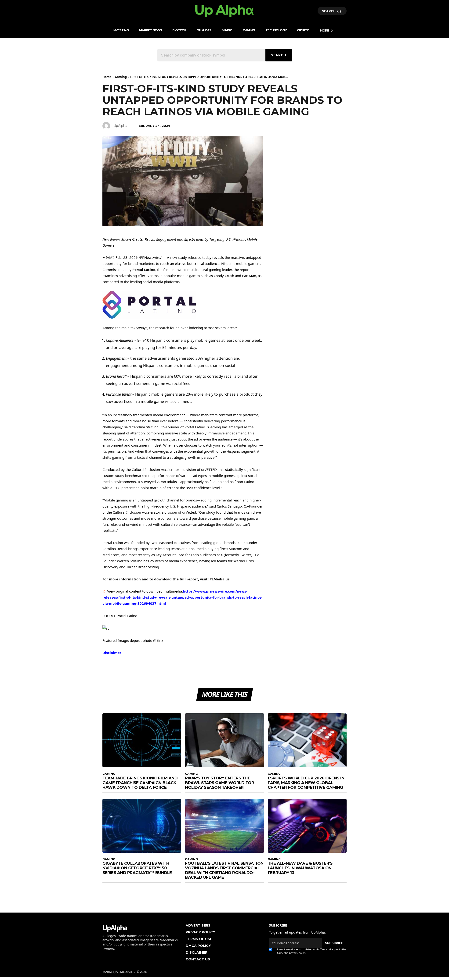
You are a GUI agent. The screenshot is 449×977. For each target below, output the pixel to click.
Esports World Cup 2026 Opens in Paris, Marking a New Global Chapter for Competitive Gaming (306, 783)
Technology (275, 30)
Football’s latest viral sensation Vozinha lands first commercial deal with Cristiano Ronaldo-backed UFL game (224, 870)
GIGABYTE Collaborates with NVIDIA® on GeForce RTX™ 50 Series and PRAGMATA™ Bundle (137, 868)
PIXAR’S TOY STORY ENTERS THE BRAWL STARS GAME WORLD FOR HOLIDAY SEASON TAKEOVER (219, 783)
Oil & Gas (203, 30)
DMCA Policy (198, 946)
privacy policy (297, 953)
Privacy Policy (200, 932)
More (324, 30)
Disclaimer (111, 652)
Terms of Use (199, 939)
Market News (150, 30)
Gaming (249, 30)
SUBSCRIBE (334, 943)
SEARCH (329, 11)
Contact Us (198, 959)
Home (107, 77)
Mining (227, 30)
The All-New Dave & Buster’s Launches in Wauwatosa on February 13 (300, 868)
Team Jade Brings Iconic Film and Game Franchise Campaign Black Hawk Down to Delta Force (139, 783)
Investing (121, 30)
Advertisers (198, 925)
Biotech (179, 30)
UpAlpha (120, 126)
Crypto (303, 30)
